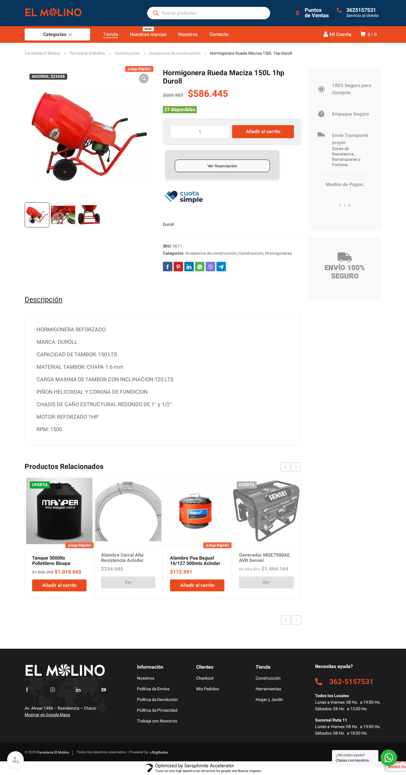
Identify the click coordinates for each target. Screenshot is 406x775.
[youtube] (103, 689)
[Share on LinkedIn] (189, 266)
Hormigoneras (278, 253)
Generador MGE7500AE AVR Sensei (264, 558)
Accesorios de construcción (174, 53)
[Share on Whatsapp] (199, 266)
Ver (128, 582)
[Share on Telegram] (221, 266)
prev (285, 467)
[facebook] (27, 689)
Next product (296, 620)
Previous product (286, 620)
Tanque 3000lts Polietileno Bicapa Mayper (51, 563)
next (296, 467)
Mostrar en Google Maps (47, 715)
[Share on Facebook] (167, 266)
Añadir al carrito (263, 131)
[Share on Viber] (210, 266)
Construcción (127, 53)
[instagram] (52, 689)
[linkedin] (78, 689)
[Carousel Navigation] (291, 467)
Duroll (168, 224)
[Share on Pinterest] (178, 266)
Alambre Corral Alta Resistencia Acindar (122, 558)
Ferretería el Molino (87, 53)
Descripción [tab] (43, 300)
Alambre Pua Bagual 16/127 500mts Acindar (195, 561)
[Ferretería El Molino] (54, 13)
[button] (144, 78)
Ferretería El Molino (42, 53)
